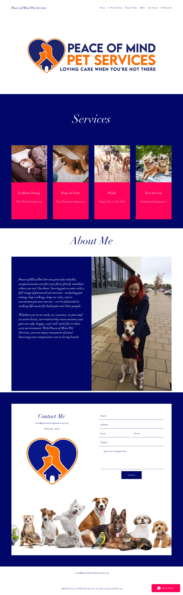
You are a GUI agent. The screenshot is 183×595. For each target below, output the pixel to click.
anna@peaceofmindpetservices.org (51, 423)
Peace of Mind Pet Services (28, 8)
